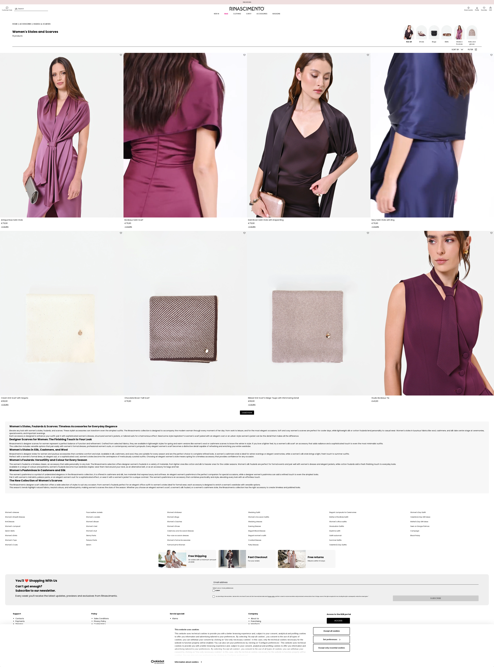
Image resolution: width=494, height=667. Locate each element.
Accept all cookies (331, 631)
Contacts (19, 618)
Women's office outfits (338, 522)
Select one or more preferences (223, 588)
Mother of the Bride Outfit (338, 517)
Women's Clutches (174, 522)
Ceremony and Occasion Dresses (180, 531)
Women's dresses (12, 512)
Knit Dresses (9, 522)
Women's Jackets (93, 517)
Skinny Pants (91, 535)
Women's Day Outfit (418, 512)
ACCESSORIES (262, 14)
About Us (255, 618)
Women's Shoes (173, 526)
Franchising (256, 621)
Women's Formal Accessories (178, 540)
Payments (20, 621)
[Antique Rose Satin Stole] (61, 135)
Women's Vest (91, 526)
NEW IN (216, 14)
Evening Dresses (254, 526)
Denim (88, 545)
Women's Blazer (92, 522)
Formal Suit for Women (176, 545)
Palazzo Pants (91, 540)
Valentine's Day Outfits (338, 545)
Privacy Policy (100, 621)
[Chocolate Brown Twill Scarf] (185, 313)
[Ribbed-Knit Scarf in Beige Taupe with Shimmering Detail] (308, 313)
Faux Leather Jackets (94, 512)
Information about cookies (187, 662)
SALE (226, 14)
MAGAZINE (276, 14)
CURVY (248, 14)
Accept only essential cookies (331, 648)
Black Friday (415, 535)
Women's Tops (11, 540)
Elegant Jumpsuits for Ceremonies (342, 512)
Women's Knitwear (174, 512)
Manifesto (255, 624)
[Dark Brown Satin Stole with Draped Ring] (308, 135)
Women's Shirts (11, 535)
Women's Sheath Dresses (15, 517)
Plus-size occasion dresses (178, 535)
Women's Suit (91, 531)
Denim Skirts (10, 531)
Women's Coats (11, 545)
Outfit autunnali (335, 535)
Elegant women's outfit (257, 535)
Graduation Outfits (336, 526)
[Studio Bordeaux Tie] (432, 313)
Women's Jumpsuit (12, 526)
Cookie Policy (100, 624)
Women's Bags (173, 517)
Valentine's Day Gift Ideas (420, 517)
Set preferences (330, 639)
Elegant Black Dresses (256, 531)
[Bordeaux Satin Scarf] (185, 135)
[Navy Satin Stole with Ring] (432, 135)
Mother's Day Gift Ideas (419, 522)
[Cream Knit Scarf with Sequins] (61, 313)
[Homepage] (247, 9)
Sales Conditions (101, 618)
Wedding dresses (255, 522)
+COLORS (4, 227)
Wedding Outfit (254, 512)
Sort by (455, 49)
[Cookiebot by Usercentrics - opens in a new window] (157, 662)
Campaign (414, 531)
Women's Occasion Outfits (258, 517)
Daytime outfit (334, 531)
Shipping (19, 624)
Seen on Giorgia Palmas (419, 526)
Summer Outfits (335, 540)
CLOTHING (237, 14)
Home (14, 24)
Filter (470, 49)
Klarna (175, 618)
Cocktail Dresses (254, 540)
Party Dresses (253, 545)
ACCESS (338, 620)
